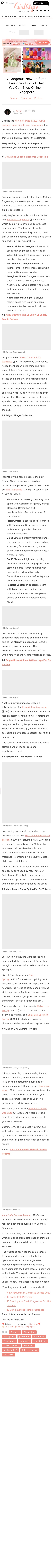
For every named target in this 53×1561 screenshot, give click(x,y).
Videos (12, 32)
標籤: (5, 1332)
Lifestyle (43, 25)
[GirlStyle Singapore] (26, 7)
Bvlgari (10, 660)
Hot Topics (10, 25)
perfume (24, 1336)
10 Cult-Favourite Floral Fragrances (25, 1310)
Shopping (25, 98)
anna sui (28, 1345)
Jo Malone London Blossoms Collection (26, 156)
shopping (9, 1336)
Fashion (32, 25)
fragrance (9, 1341)
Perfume (38, 98)
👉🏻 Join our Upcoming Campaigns (18, 1326)
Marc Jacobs (11, 1345)
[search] (49, 6)
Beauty (22, 25)
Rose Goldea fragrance (34, 707)
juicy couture (30, 1350)
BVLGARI (39, 1336)
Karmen (19, 111)
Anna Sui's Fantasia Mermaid (17, 1215)
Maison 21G (10, 1350)
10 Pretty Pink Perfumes (19, 1297)
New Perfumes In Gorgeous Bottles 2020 (28, 1292)
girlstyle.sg (33, 1324)
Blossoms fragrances (18, 219)
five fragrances (14, 489)
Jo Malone (40, 1341)
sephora (24, 1341)
